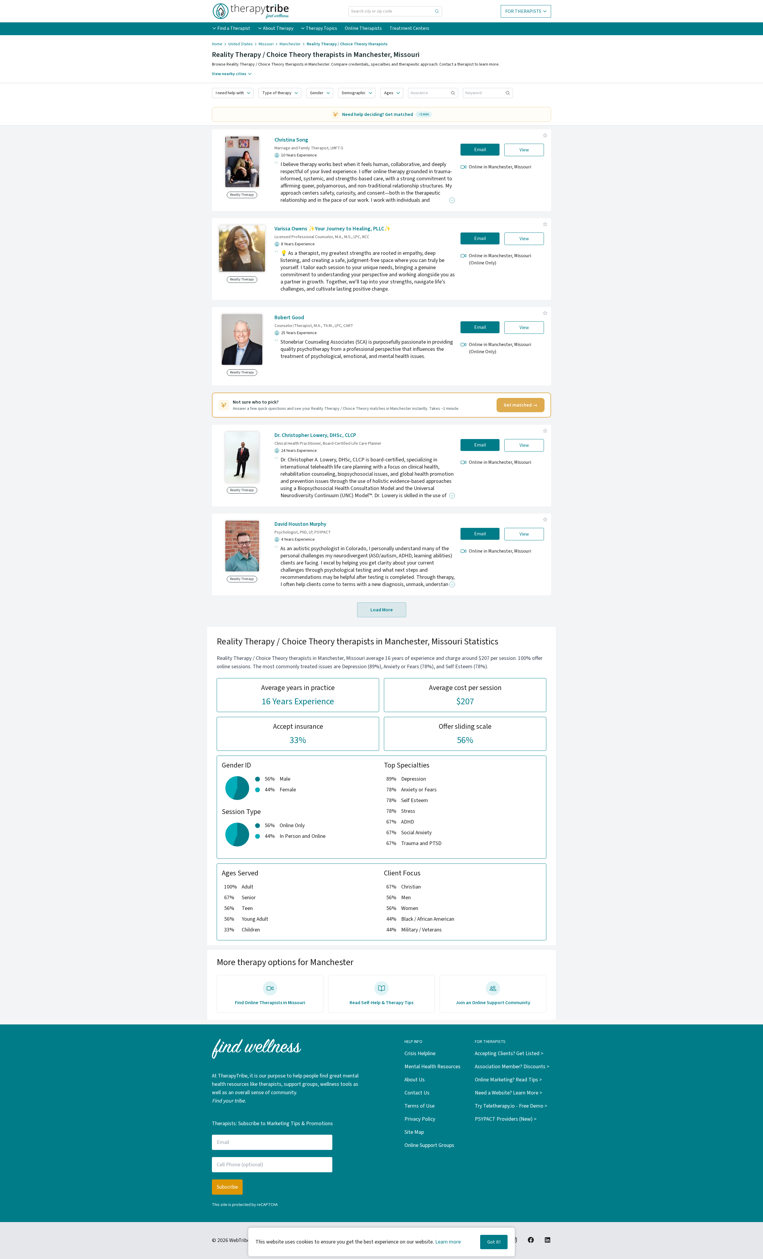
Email (480, 149)
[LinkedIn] (547, 1240)
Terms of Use (419, 1106)
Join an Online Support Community (493, 1002)
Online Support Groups (429, 1145)
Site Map (414, 1132)
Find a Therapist (233, 28)
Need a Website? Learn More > (508, 1093)
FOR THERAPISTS (523, 11)
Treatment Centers (409, 28)
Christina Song (291, 140)
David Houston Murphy (300, 524)
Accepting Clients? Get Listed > (509, 1053)
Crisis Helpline (419, 1053)
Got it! (493, 1242)
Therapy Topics (321, 28)
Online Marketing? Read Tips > (508, 1079)
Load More (381, 610)
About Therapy (278, 28)
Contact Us (416, 1093)
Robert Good (289, 317)
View (524, 150)
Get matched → (520, 405)
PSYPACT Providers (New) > (505, 1119)
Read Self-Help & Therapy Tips (381, 1002)
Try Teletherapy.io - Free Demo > (511, 1106)
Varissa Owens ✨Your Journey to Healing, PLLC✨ (333, 228)
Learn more (448, 1242)
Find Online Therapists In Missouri (270, 1002)
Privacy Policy (419, 1119)
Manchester (290, 44)
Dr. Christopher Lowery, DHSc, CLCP (315, 435)
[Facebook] (530, 1240)
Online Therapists (363, 28)
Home (217, 44)
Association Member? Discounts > (512, 1066)
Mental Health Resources (432, 1066)
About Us (414, 1079)
